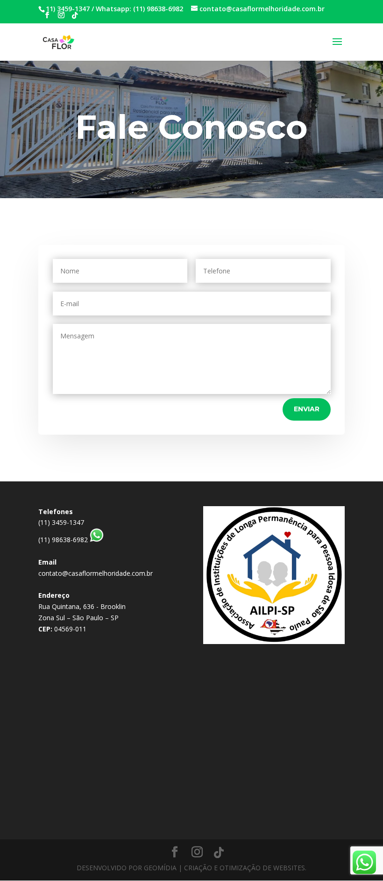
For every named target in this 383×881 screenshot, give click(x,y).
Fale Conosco (191, 126)
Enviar (306, 409)
